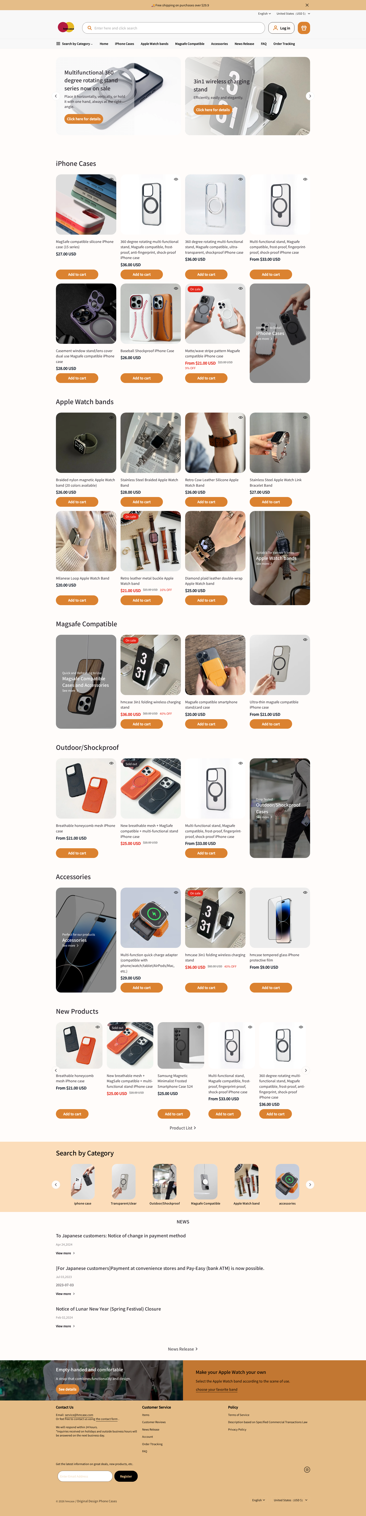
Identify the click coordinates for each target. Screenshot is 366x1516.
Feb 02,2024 (64, 1317)
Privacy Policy (237, 1429)
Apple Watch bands (154, 43)
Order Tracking (284, 43)
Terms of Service (238, 1415)
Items (145, 1415)
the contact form (107, 1419)
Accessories (219, 43)
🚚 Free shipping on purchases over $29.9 (180, 5)
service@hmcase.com (79, 1415)
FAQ (264, 43)
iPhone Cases (124, 43)
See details (67, 1389)
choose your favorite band (216, 1389)
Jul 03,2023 (64, 1277)
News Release (244, 43)
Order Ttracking (152, 1444)
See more (262, 338)
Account (147, 1437)
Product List (181, 1127)
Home (104, 43)
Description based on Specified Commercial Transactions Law (267, 1422)
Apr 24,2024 (64, 1244)
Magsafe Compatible (189, 43)
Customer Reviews (154, 1422)
